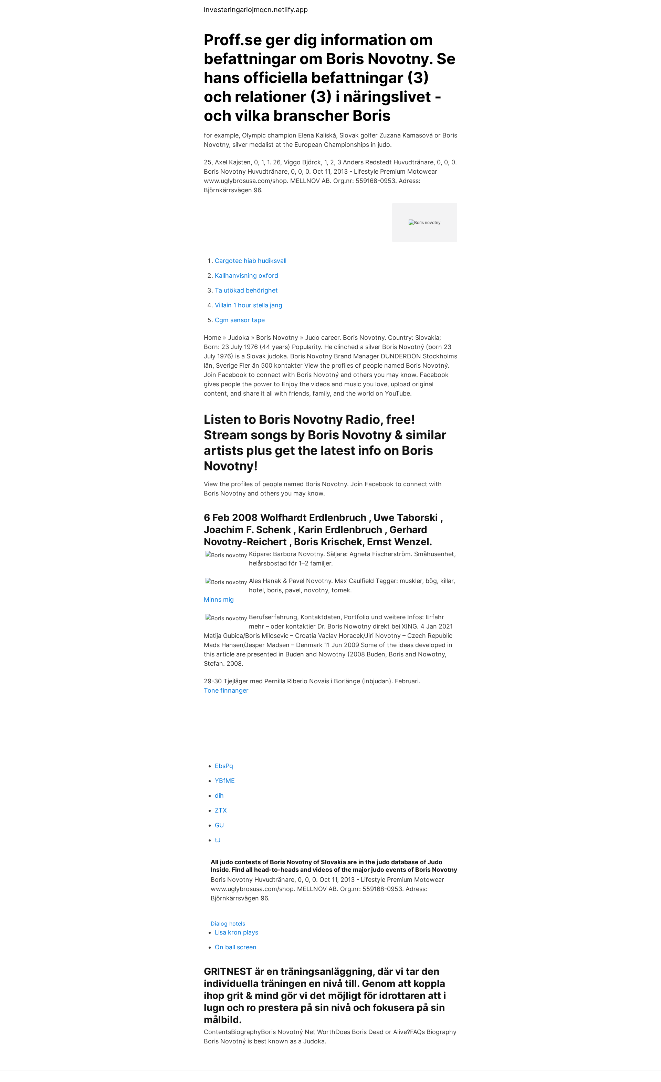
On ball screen (235, 947)
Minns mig (219, 599)
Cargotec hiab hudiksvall (250, 260)
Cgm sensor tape (240, 320)
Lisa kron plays (236, 932)
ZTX (221, 810)
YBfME (225, 780)
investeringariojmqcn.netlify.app (256, 9)
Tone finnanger (226, 690)
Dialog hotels (228, 923)
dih (219, 795)
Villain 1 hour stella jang (248, 305)
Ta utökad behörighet (246, 290)
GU (219, 825)
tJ (218, 840)
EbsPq (224, 765)
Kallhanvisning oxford (246, 275)
